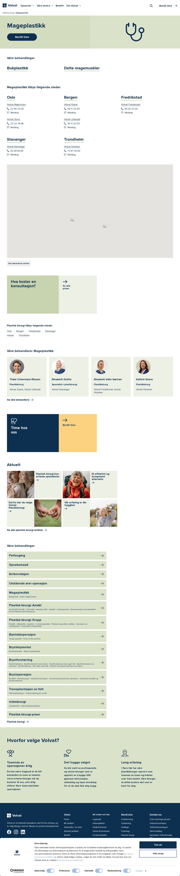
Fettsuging (17, 555)
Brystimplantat (24, 648)
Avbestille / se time (73, 827)
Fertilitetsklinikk (100, 835)
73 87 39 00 (73, 150)
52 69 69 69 (16, 150)
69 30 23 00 (131, 108)
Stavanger (16, 139)
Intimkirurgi (24, 703)
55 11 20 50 (73, 123)
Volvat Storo (13, 119)
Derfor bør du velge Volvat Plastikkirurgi (20, 505)
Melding (14, 112)
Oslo (11, 97)
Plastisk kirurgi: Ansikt (53, 608)
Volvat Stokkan (72, 146)
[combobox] (151, 6)
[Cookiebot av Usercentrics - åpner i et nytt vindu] (17, 871)
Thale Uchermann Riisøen (25, 379)
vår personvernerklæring (70, 860)
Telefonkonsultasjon (159, 827)
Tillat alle (158, 845)
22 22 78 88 (16, 123)
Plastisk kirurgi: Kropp (48, 622)
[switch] (76, 871)
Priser (66, 819)
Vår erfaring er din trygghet (75, 504)
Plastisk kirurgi (8, 13)
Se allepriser (66, 287)
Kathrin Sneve (144, 379)
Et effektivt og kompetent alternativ (100, 476)
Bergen (70, 97)
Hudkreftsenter (100, 827)
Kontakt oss (156, 814)
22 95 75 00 (17, 108)
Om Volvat (74, 5)
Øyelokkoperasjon (25, 636)
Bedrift (60, 5)
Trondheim (74, 139)
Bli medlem (69, 823)
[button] (106, 232)
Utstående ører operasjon (28, 583)
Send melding (156, 831)
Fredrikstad (131, 97)
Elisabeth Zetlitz (61, 379)
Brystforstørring (51, 662)
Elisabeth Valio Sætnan (108, 379)
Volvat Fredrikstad (130, 104)
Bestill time (127, 814)
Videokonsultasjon (158, 823)
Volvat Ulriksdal (72, 119)
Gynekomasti (18, 565)
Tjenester (27, 5)
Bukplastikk (17, 68)
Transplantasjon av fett (28, 690)
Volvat (67, 814)
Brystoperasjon (53, 677)
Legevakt (97, 819)
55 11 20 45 (73, 108)
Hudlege (125, 827)
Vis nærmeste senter (18, 263)
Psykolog (125, 831)
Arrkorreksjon (19, 574)
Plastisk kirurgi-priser (24, 714)
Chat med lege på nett (160, 819)
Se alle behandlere (18, 399)
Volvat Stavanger (16, 146)
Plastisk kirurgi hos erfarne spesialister (48, 475)
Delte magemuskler (82, 68)
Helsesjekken (99, 823)
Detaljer (139, 871)
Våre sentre (45, 5)
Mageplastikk (22, 594)
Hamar (10, 335)
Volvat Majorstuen (16, 104)
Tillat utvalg (158, 853)
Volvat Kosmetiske (101, 831)
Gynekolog (126, 823)
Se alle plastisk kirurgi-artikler (25, 530)
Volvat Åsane (71, 104)
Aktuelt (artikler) (71, 831)
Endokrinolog (127, 819)
